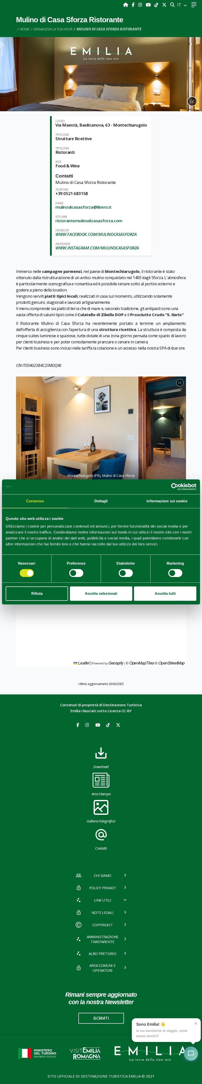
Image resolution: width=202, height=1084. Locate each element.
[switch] (76, 573)
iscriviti (101, 1018)
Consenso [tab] (35, 501)
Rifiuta (37, 593)
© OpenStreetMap (170, 663)
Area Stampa (101, 793)
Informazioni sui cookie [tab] (167, 501)
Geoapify (115, 663)
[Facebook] (134, 5)
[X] (164, 5)
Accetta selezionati (101, 593)
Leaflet (83, 663)
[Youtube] (149, 5)
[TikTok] (157, 5)
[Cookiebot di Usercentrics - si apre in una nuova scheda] (174, 486)
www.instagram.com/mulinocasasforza (97, 248)
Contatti (101, 848)
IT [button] (180, 5)
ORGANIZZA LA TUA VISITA (52, 28)
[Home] (126, 5)
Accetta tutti (165, 593)
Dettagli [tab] (101, 501)
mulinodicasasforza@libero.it (83, 207)
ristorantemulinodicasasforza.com (88, 220)
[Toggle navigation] (193, 4)
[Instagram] (140, 5)
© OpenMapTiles (140, 663)
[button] (21, 432)
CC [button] (192, 101)
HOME (25, 28)
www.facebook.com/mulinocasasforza (95, 234)
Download (101, 766)
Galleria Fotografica (101, 821)
